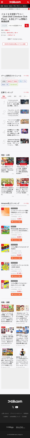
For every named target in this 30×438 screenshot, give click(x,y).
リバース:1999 (8, 185)
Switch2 (6, 6)
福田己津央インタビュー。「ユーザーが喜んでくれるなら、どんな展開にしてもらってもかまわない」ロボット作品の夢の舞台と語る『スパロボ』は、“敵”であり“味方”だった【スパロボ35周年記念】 (22, 339)
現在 (4, 96)
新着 (2, 6)
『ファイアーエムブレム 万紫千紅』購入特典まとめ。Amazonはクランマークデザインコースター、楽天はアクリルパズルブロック (7, 339)
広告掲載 (24, 416)
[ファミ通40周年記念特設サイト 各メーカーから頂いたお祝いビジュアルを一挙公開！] (22, 181)
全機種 (6, 30)
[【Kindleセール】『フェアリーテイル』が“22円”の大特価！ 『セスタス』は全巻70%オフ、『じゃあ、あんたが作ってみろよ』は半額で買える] (22, 308)
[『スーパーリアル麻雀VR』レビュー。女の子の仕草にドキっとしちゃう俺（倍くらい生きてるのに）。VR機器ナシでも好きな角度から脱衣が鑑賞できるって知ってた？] (24, 121)
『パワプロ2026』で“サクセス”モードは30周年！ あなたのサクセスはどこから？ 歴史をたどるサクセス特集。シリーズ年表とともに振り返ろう (7, 361)
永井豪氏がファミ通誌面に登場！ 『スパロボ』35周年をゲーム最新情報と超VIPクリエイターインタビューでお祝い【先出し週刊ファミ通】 (13, 132)
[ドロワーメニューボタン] (2, 2)
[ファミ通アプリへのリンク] (10, 427)
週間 (15, 96)
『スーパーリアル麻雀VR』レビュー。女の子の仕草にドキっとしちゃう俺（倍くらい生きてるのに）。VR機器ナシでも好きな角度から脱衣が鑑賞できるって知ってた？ (13, 122)
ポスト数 (26, 96)
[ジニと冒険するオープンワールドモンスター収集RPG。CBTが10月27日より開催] (7, 160)
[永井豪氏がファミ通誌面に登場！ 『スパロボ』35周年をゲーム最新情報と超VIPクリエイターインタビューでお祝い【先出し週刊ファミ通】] (24, 131)
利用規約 (26, 413)
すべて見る (26, 75)
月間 (20, 96)
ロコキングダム (8, 164)
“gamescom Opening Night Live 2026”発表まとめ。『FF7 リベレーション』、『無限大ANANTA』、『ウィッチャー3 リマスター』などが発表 (13, 142)
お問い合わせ (5, 413)
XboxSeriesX (13, 84)
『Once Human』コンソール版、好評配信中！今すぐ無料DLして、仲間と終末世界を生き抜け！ (22, 170)
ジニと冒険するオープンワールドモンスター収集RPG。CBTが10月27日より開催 (7, 169)
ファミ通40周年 (24, 185)
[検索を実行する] (27, 25)
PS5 (15, 6)
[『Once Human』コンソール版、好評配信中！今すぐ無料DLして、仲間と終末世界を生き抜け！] (22, 160)
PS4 (25, 81)
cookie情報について (15, 416)
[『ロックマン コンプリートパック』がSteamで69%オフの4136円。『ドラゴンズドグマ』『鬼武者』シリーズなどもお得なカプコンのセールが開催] (24, 111)
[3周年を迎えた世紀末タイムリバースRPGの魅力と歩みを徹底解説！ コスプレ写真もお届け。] (7, 181)
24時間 (9, 96)
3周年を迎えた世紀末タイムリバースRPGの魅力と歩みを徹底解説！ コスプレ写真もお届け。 (7, 191)
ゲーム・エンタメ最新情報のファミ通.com (10, 9)
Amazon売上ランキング (10, 203)
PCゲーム (19, 6)
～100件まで (10, 35)
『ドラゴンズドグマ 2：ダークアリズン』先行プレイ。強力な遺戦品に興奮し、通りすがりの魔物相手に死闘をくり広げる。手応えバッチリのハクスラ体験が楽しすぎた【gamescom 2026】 (13, 103)
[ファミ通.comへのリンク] (15, 2)
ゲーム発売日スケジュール (11, 76)
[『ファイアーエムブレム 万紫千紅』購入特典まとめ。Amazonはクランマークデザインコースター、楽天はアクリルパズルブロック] (7, 330)
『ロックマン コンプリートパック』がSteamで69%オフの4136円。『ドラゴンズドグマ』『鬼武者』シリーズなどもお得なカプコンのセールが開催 (13, 112)
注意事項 (6, 416)
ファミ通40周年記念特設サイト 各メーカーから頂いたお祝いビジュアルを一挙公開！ (22, 190)
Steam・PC (5, 84)
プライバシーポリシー (16, 413)
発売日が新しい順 (11, 32)
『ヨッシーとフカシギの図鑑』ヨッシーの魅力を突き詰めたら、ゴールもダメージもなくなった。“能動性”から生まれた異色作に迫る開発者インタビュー (7, 317)
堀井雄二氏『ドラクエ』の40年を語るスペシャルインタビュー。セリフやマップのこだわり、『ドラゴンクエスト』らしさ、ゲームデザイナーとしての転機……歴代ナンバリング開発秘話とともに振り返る (22, 361)
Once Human (23, 164)
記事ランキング (7, 92)
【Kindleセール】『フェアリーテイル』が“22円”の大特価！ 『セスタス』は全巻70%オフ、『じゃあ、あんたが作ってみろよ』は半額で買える (22, 317)
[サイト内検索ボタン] (28, 2)
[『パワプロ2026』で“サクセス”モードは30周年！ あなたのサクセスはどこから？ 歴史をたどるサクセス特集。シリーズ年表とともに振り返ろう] (7, 351)
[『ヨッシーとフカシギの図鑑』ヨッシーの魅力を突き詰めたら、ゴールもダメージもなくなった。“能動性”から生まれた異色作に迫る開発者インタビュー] (7, 308)
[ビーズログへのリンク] (20, 427)
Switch (10, 6)
